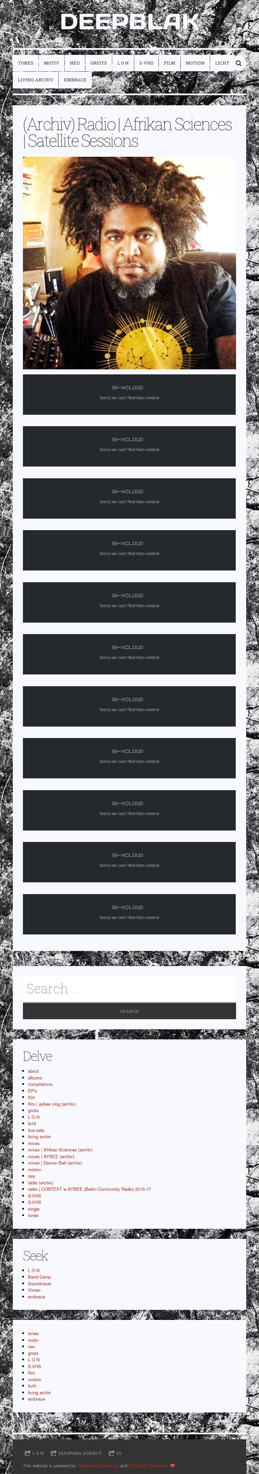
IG (118, 1453)
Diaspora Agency (80, 1453)
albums (35, 1077)
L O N (123, 63)
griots (98, 63)
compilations (40, 1084)
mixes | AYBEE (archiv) (51, 1156)
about (33, 1071)
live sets (36, 1130)
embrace (75, 80)
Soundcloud (39, 1283)
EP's (32, 1091)
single (33, 1209)
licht (222, 63)
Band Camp (39, 1277)
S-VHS (146, 63)
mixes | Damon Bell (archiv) (55, 1162)
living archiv (35, 80)
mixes (34, 1143)
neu (75, 63)
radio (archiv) (40, 1182)
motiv (51, 63)
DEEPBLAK (129, 21)
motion (195, 63)
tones (25, 63)
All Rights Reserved (147, 1465)
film (169, 63)
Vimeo (34, 1290)
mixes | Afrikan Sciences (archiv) (60, 1149)
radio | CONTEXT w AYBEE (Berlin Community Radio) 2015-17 (89, 1189)
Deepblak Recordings (98, 1465)
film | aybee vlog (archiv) (52, 1104)
